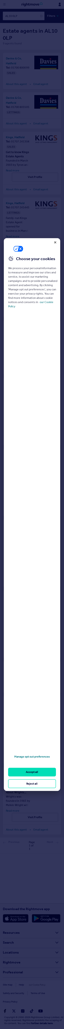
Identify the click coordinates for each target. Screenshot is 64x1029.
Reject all (32, 783)
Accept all (32, 772)
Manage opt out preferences (32, 756)
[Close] (55, 242)
